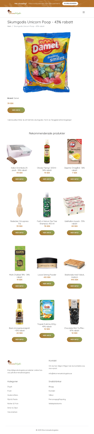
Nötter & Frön (12, 403)
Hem (9, 26)
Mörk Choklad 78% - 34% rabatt (19, 276)
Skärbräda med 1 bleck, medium (74, 276)
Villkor (51, 395)
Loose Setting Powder (47, 275)
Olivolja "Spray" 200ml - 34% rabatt (47, 169)
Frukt (9, 391)
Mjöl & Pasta (12, 399)
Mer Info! (16, 110)
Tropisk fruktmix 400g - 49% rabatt (47, 325)
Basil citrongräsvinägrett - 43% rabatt (19, 329)
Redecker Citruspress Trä (19, 222)
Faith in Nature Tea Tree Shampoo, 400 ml (47, 222)
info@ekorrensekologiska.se (60, 373)
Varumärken (12, 412)
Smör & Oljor (12, 408)
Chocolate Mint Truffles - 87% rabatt (74, 329)
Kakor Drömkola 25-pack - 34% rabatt (19, 169)
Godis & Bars (12, 395)
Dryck (9, 387)
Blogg (51, 387)
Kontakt (52, 391)
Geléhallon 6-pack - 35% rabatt (75, 222)
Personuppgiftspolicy (57, 399)
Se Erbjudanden (70, 3)
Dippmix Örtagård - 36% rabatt (74, 169)
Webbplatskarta (55, 403)
